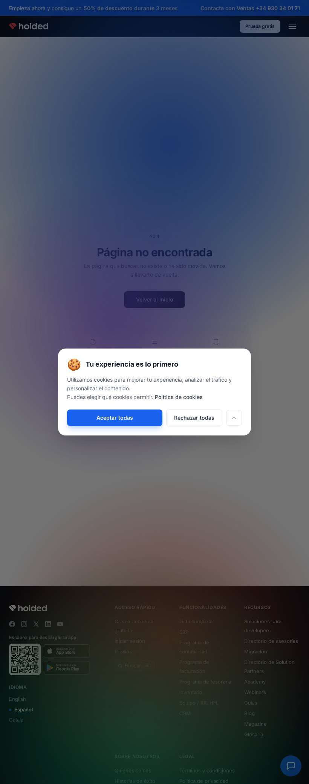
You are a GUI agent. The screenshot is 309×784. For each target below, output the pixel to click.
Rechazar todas (194, 417)
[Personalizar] (234, 418)
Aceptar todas (114, 417)
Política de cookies (179, 397)
